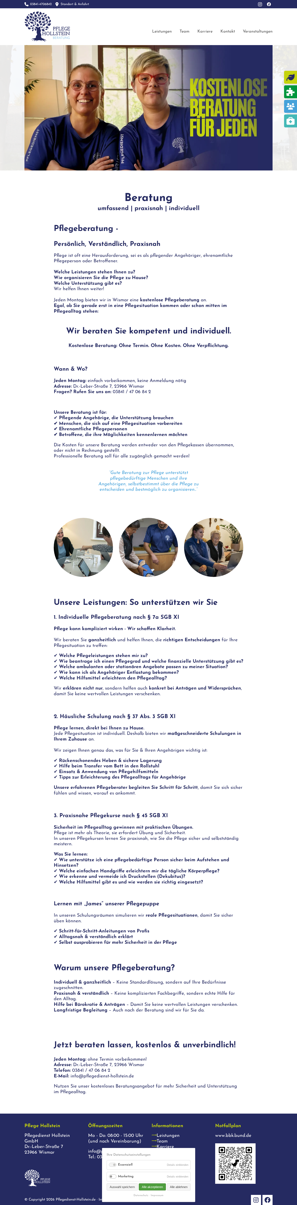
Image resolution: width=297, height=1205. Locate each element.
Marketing (126, 1176)
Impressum (157, 1195)
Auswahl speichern (122, 1187)
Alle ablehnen (178, 1187)
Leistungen (162, 32)
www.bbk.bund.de (233, 1135)
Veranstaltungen (258, 32)
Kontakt (227, 32)
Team (185, 32)
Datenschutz (141, 1195)
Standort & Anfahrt (75, 4)
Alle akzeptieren (152, 1187)
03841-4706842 (41, 4)
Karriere (205, 32)
